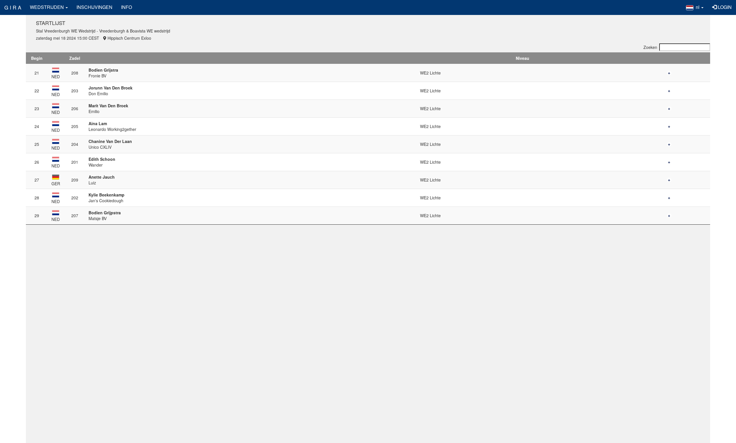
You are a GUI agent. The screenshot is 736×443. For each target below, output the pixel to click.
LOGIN (724, 7)
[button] (695, 7)
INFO (126, 7)
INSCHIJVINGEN (94, 7)
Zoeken (650, 47)
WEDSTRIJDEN (47, 7)
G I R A (12, 7)
